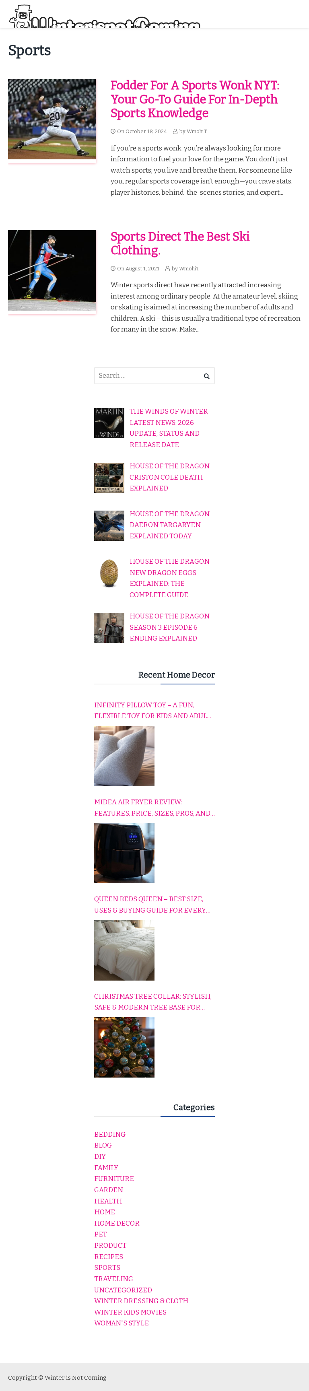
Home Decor (117, 1223)
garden (108, 1190)
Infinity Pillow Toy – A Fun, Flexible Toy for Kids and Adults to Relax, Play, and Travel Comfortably (154, 711)
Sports (107, 1267)
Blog (103, 1145)
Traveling (113, 1279)
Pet (100, 1234)
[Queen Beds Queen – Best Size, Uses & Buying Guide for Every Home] (124, 950)
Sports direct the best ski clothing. (180, 244)
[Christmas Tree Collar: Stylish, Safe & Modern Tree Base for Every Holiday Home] (124, 1047)
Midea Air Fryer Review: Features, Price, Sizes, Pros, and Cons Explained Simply (152, 808)
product (110, 1245)
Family (106, 1168)
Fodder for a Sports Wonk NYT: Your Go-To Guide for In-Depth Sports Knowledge (195, 99)
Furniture (114, 1179)
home (104, 1212)
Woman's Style (121, 1323)
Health (108, 1201)
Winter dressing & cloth (141, 1301)
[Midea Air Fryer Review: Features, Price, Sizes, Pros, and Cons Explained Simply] (124, 853)
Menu (293, 13)
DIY (100, 1156)
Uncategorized (123, 1290)
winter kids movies (130, 1312)
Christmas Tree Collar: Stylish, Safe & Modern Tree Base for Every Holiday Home (153, 1002)
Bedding (110, 1134)
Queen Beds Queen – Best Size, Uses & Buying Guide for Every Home (150, 905)
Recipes (108, 1257)
